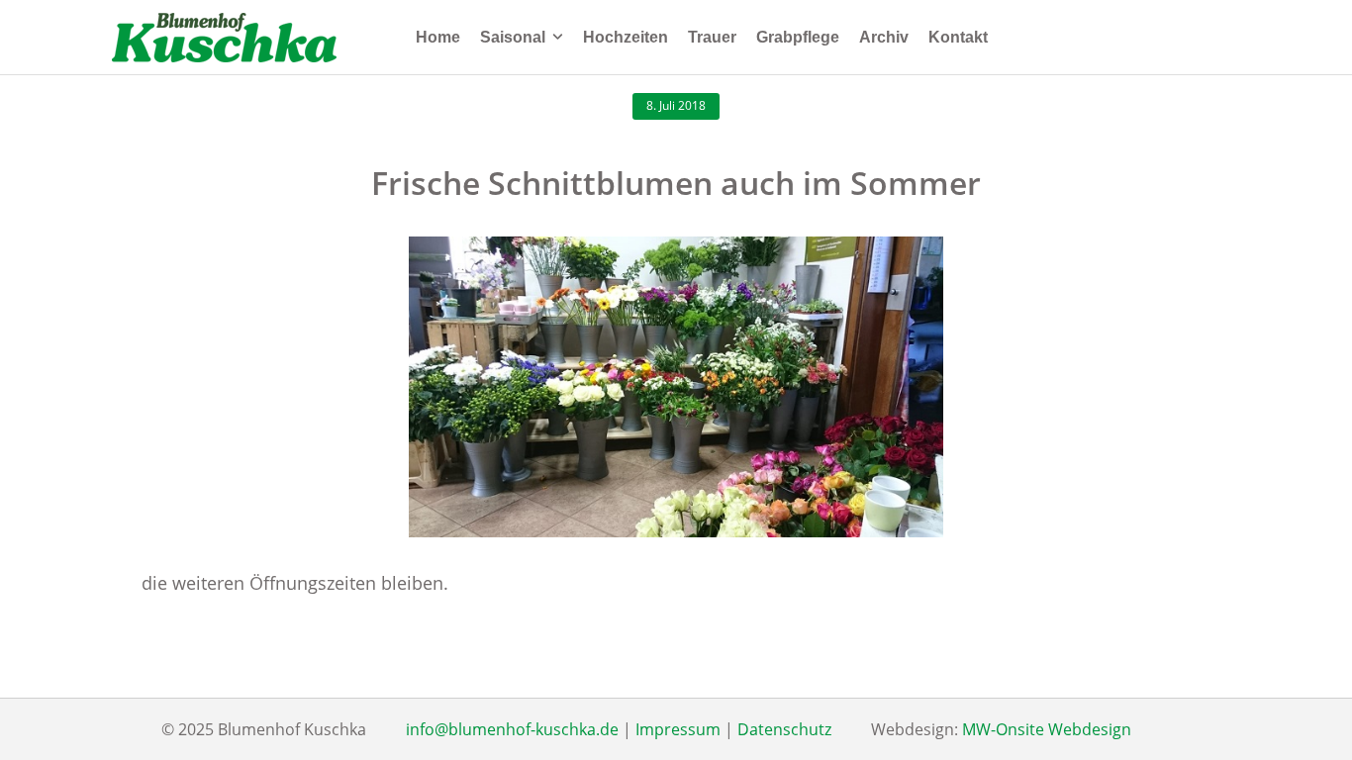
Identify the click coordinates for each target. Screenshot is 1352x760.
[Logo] (224, 37)
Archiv (884, 37)
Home (438, 37)
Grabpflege (797, 37)
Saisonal (512, 37)
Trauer (712, 37)
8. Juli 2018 (676, 105)
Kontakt (958, 37)
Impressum (678, 729)
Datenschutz (784, 729)
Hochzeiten (625, 37)
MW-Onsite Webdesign (1046, 729)
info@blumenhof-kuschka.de (512, 729)
